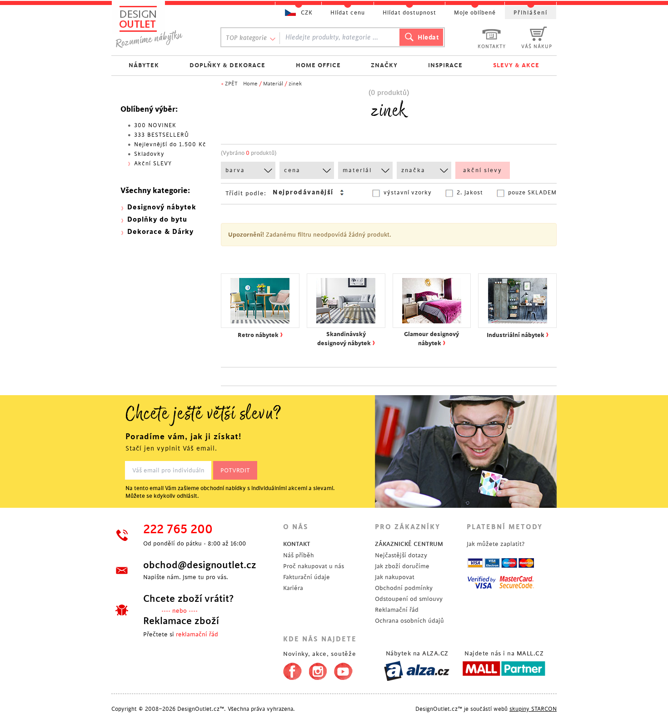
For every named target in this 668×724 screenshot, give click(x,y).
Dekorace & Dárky (160, 232)
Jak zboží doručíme (402, 566)
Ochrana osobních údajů (409, 620)
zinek (295, 84)
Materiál (273, 84)
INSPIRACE (445, 65)
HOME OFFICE (318, 65)
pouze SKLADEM (532, 192)
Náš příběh (298, 555)
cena (292, 170)
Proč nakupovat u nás (313, 566)
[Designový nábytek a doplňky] (157, 26)
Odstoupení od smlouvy (409, 598)
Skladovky (149, 154)
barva (235, 170)
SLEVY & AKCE (516, 65)
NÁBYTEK (144, 65)
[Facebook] (290, 669)
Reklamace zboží (181, 620)
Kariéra (293, 588)
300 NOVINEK (155, 125)
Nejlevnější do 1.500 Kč (170, 144)
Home (250, 84)
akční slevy (482, 170)
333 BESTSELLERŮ (161, 135)
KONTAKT (296, 544)
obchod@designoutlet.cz (199, 565)
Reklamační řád (397, 609)
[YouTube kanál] (343, 669)
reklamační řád (197, 634)
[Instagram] (317, 669)
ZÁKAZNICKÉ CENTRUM (409, 544)
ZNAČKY (384, 65)
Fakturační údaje (306, 577)
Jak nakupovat (394, 577)
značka (413, 170)
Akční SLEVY (153, 163)
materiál (357, 170)
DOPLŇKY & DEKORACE (227, 65)
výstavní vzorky (408, 192)
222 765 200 (178, 529)
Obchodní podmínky (404, 588)
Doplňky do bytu (157, 219)
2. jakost (470, 192)
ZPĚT (231, 84)
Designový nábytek (161, 207)
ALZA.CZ (435, 653)
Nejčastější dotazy (401, 555)
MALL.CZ (530, 653)
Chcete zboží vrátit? (188, 598)
